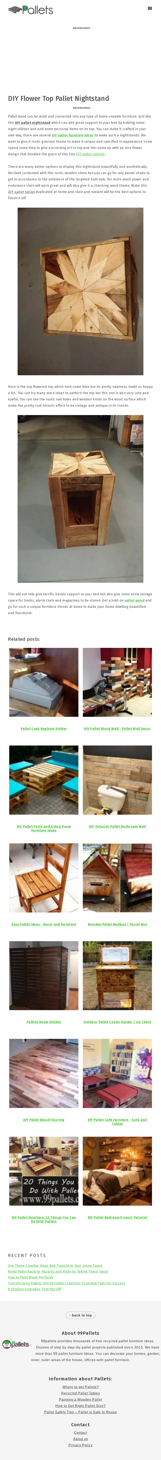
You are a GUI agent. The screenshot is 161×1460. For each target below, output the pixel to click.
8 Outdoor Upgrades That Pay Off (34, 1289)
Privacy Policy (81, 1445)
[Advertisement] (80, 62)
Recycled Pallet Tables (80, 1393)
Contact (80, 1432)
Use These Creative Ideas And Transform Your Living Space (55, 1266)
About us (80, 1439)
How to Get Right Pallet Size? (80, 1406)
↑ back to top (80, 1315)
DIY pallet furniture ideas (73, 135)
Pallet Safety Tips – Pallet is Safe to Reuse (80, 1412)
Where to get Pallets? (80, 1387)
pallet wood (134, 600)
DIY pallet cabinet (90, 154)
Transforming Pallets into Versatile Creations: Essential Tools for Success (66, 1283)
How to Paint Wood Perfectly (30, 1277)
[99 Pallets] (30, 12)
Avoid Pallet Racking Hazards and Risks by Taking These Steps (58, 1272)
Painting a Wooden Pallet (80, 1399)
